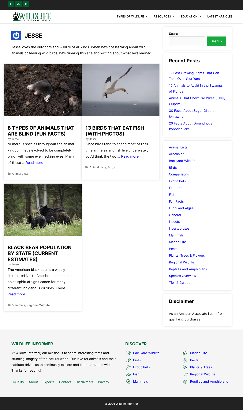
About (33, 382)
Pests (173, 249)
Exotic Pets (177, 181)
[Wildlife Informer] (32, 16)
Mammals (18, 305)
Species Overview (182, 276)
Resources (162, 16)
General (175, 215)
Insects (174, 222)
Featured (176, 188)
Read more (34, 163)
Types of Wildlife (130, 16)
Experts (48, 382)
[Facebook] (11, 4)
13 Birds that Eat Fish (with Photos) (114, 131)
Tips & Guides (179, 283)
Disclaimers (84, 382)
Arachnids (176, 154)
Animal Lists (20, 173)
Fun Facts (176, 201)
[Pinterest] (26, 4)
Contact (65, 382)
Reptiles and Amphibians (188, 269)
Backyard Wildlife (182, 161)
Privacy (103, 382)
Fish (172, 195)
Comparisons (179, 174)
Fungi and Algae (181, 208)
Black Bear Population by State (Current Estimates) (40, 253)
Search (174, 34)
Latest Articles (220, 16)
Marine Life (177, 242)
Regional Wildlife (38, 305)
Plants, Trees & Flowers (187, 255)
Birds (111, 167)
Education (189, 16)
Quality (18, 382)
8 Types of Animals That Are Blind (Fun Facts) (41, 131)
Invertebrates (179, 228)
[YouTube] (18, 4)
